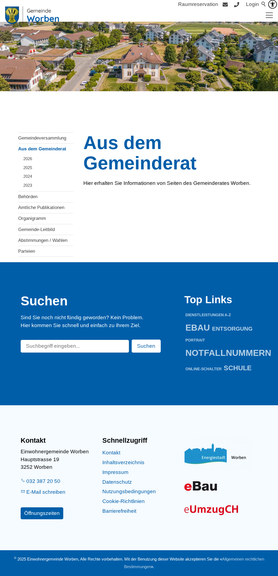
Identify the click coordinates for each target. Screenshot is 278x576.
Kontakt (111, 452)
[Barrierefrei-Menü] (272, 4)
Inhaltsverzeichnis (123, 462)
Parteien (26, 251)
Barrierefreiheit (119, 511)
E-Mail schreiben (45, 492)
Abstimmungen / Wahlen (42, 240)
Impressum (115, 472)
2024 (27, 176)
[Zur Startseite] (32, 15)
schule (238, 368)
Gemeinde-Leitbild (36, 229)
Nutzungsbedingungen (129, 491)
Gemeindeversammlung (42, 138)
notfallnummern (228, 353)
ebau (197, 328)
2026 (27, 158)
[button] (269, 15)
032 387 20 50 (43, 481)
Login (252, 4)
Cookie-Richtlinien (123, 501)
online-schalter (203, 369)
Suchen (146, 346)
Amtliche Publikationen (41, 207)
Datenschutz (117, 482)
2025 (27, 167)
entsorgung (232, 328)
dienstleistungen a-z (208, 315)
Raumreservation (198, 4)
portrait (195, 340)
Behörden (27, 196)
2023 (27, 185)
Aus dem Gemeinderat (42, 148)
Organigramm (32, 218)
